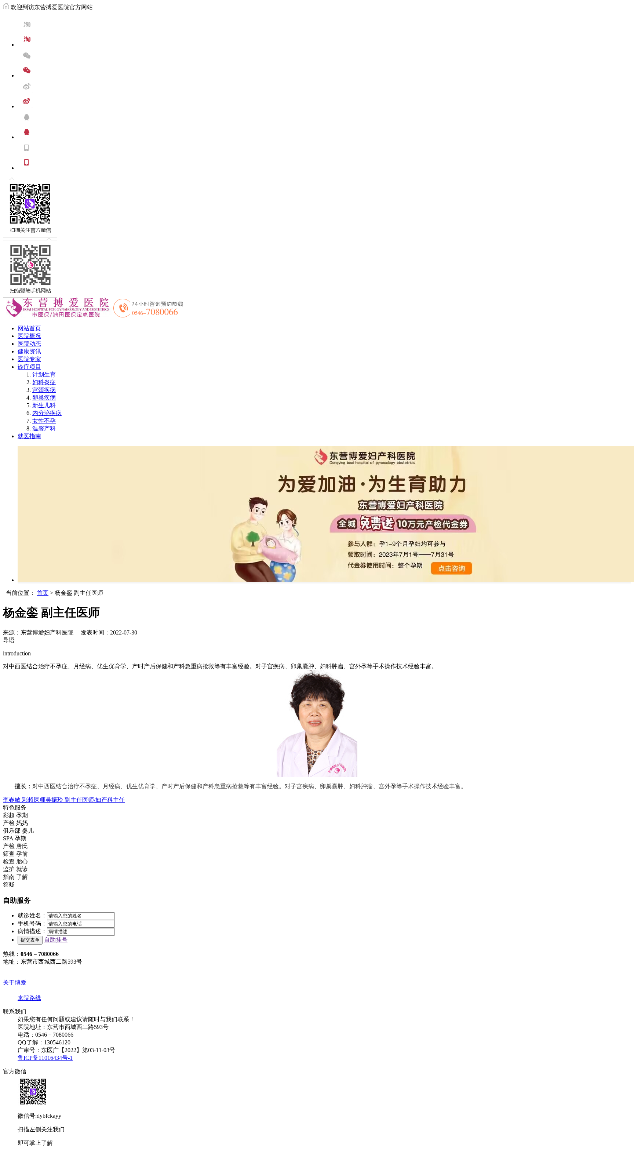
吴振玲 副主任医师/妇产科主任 (85, 800)
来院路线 (29, 998)
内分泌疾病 (47, 413)
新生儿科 (44, 405)
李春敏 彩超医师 (24, 800)
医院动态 (29, 344)
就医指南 (29, 436)
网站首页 (29, 328)
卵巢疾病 (44, 397)
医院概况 (29, 336)
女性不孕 (44, 421)
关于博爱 (14, 982)
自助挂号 (56, 939)
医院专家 (29, 359)
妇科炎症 (44, 382)
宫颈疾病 (44, 390)
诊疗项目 (29, 367)
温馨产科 (44, 428)
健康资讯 (29, 351)
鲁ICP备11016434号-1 (45, 1058)
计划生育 (44, 374)
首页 (42, 593)
